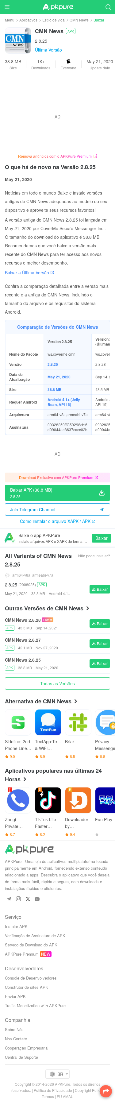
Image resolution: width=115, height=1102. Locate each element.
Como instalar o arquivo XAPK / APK (55, 521)
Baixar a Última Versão (27, 272)
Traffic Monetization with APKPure (35, 1005)
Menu (9, 19)
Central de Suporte (21, 1057)
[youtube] (37, 899)
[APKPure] (57, 7)
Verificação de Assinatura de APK (35, 935)
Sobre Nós (14, 1029)
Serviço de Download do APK (31, 945)
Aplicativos (28, 19)
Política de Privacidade (53, 1090)
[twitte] (28, 899)
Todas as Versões (57, 683)
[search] (108, 7)
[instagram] (18, 899)
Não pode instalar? (94, 555)
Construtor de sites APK (26, 987)
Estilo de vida (53, 19)
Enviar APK (15, 996)
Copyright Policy (88, 1090)
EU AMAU (65, 1096)
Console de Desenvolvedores (31, 978)
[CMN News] (18, 40)
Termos (48, 1096)
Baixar (101, 538)
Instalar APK (16, 926)
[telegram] (9, 899)
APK (70, 31)
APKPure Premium (22, 954)
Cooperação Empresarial (26, 1048)
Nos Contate (16, 1039)
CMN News (79, 19)
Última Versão (48, 50)
